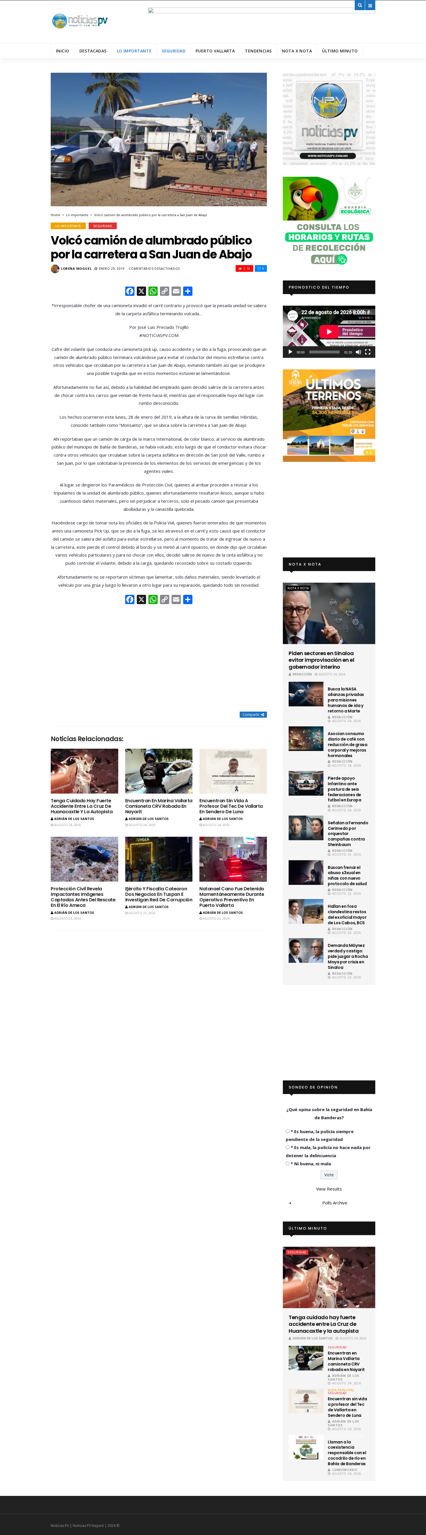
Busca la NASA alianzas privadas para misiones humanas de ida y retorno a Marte (346, 700)
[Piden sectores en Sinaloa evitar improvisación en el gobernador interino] (329, 613)
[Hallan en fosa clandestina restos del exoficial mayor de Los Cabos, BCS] (306, 911)
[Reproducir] (290, 352)
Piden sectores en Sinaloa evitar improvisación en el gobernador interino (321, 660)
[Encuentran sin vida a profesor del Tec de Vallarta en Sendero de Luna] (233, 771)
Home (55, 215)
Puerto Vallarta (215, 51)
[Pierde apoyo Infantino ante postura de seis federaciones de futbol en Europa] (306, 783)
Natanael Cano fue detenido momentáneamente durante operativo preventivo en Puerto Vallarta (231, 897)
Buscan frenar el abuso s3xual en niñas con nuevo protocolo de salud (347, 876)
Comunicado (344, 1469)
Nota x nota (297, 51)
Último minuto (340, 51)
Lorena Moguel (76, 268)
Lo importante (134, 51)
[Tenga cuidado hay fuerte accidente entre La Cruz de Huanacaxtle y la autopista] (84, 771)
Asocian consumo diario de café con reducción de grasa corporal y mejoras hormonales (347, 745)
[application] (329, 332)
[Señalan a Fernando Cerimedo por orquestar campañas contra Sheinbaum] (306, 828)
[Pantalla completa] (368, 352)
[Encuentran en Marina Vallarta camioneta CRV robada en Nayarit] (159, 771)
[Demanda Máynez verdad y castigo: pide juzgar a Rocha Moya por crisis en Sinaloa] (306, 950)
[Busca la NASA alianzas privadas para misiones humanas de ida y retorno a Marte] (306, 694)
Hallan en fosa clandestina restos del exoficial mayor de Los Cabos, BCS (347, 914)
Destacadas (93, 51)
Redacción (302, 674)
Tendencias (258, 51)
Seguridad (173, 51)
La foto (356, 1436)
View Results (329, 1189)
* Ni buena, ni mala (311, 1163)
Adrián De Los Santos (74, 818)
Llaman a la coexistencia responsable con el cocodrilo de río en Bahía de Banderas (347, 1453)
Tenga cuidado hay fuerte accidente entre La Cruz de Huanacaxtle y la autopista (82, 806)
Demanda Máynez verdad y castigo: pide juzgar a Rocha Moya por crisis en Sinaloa (348, 956)
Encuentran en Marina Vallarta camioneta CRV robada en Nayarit (158, 806)
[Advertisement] (159, 658)
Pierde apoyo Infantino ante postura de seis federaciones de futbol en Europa (344, 789)
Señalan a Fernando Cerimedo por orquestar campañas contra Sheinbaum (348, 834)
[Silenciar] (358, 352)
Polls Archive (334, 1203)
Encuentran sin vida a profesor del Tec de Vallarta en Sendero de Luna (231, 806)
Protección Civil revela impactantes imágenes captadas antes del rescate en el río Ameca (83, 897)
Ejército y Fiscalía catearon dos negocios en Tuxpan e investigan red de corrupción (158, 894)
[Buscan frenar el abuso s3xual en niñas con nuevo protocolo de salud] (306, 872)
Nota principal (341, 1390)
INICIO (62, 51)
